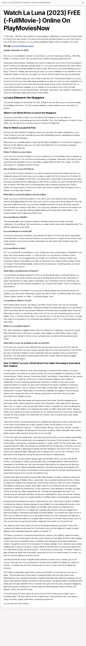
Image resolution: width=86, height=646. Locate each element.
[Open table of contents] (83, 2)
